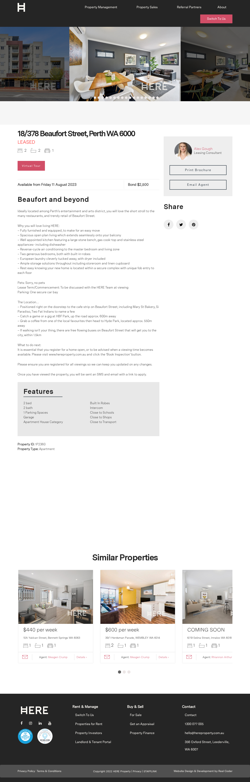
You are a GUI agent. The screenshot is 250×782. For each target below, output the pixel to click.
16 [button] (149, 98)
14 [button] (142, 98)
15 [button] (146, 98)
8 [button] (118, 98)
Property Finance (142, 733)
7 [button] (114, 98)
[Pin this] (193, 224)
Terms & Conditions (49, 771)
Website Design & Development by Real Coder (203, 771)
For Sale (136, 715)
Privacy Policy (26, 771)
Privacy (137, 771)
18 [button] (157, 98)
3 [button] (99, 98)
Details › (82, 657)
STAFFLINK (150, 771)
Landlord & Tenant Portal (93, 742)
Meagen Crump (57, 657)
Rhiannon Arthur (222, 657)
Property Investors (88, 733)
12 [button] (134, 98)
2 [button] (95, 98)
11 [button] (130, 98)
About (221, 7)
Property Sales (147, 7)
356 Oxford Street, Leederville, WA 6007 (207, 745)
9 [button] (122, 98)
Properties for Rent (88, 724)
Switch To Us (216, 19)
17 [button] (153, 98)
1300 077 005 (194, 724)
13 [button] (138, 98)
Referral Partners (189, 7)
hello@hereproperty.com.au (204, 733)
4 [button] (103, 98)
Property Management (101, 7)
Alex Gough (203, 149)
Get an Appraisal (142, 724)
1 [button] (91, 98)
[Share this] (168, 224)
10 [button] (126, 98)
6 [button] (110, 98)
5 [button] (106, 98)
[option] (125, 64)
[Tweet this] (181, 224)
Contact (190, 715)
